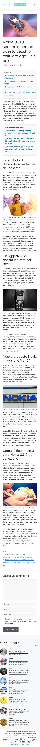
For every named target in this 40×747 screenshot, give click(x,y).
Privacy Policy (24, 744)
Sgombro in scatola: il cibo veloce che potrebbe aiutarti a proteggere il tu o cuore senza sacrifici (19, 723)
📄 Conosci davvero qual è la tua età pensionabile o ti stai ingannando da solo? (19, 149)
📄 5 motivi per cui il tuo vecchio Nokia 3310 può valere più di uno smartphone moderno (20, 141)
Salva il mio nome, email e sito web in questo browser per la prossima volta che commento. (20, 621)
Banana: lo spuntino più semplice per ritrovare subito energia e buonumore (18, 701)
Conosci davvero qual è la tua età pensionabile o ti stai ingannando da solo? (19, 691)
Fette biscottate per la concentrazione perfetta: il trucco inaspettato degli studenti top (19, 562)
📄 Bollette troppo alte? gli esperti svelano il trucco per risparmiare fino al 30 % (20, 133)
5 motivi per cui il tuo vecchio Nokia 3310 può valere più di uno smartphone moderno (19, 672)
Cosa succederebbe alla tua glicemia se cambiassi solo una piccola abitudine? (18, 662)
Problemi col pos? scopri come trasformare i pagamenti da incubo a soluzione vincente (19, 711)
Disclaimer (14, 744)
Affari (7, 551)
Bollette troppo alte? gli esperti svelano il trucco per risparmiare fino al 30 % (18, 652)
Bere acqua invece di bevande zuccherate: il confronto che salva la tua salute (19, 681)
